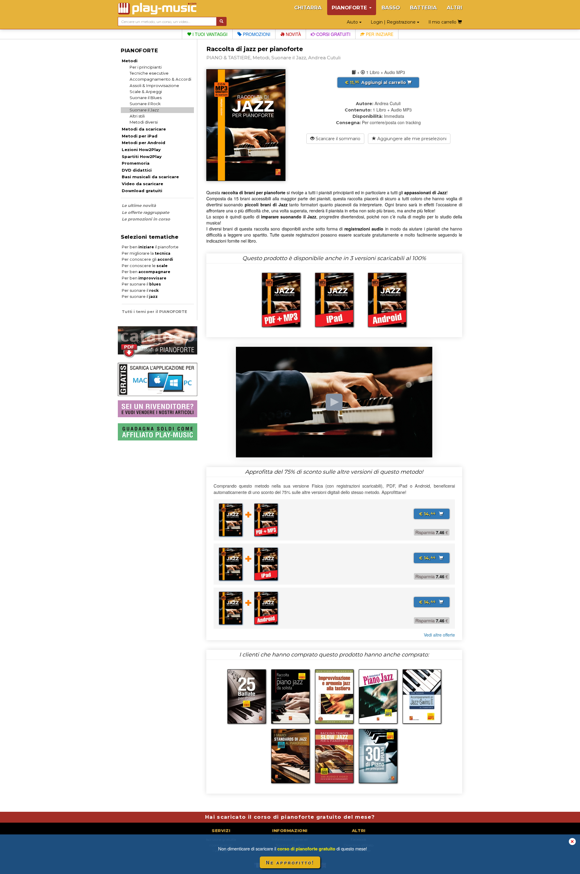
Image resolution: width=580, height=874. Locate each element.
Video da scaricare (142, 183)
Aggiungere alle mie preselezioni (411, 138)
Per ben (146, 271)
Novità (293, 34)
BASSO (391, 8)
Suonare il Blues (146, 97)
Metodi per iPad (139, 136)
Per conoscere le (145, 265)
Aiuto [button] (353, 22)
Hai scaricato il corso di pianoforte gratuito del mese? (290, 817)
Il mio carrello (443, 22)
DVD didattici (137, 170)
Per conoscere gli (147, 259)
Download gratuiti (142, 190)
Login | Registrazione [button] (394, 22)
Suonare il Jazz (144, 110)
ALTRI (454, 8)
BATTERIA (423, 8)
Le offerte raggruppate (145, 212)
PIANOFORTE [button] (350, 8)
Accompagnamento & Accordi (160, 79)
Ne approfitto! (290, 862)
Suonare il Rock (145, 103)
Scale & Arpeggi (146, 91)
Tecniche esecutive (149, 73)
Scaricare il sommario (337, 138)
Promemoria (136, 163)
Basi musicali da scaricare (150, 176)
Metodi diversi (144, 122)
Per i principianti (146, 67)
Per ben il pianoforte (150, 247)
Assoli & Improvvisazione (154, 85)
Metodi (129, 60)
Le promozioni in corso (146, 219)
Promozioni (256, 34)
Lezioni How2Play (141, 149)
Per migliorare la (146, 253)
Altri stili (137, 116)
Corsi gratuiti (332, 34)
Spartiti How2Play (142, 156)
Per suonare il (141, 284)
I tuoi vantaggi (209, 34)
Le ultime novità (139, 205)
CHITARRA (308, 8)
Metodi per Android (143, 142)
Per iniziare (379, 34)
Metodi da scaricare (144, 129)
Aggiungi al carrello (376, 82)
